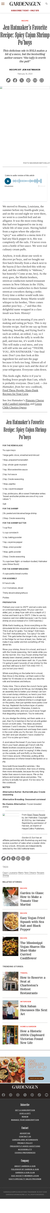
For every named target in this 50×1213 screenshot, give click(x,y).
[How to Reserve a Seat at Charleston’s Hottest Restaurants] (10, 990)
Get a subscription (25, 1110)
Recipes (40, 872)
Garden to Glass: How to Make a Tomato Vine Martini (32, 899)
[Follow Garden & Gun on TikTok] (39, 1095)
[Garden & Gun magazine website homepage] (25, 4)
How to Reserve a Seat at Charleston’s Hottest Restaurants (32, 985)
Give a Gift (25, 1113)
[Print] (42, 80)
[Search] (46, 3)
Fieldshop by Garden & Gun (25, 1169)
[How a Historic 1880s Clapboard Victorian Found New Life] (10, 1043)
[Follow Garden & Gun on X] (25, 1095)
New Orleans (30, 872)
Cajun (5, 872)
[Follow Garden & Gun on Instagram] (10, 1095)
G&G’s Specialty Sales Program (25, 1179)
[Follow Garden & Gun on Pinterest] (32, 1095)
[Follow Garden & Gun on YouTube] (46, 1095)
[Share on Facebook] (15, 80)
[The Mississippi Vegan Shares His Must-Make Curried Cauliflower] (10, 955)
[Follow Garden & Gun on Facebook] (3, 1095)
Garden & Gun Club (25, 1172)
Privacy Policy (25, 1143)
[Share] (8, 80)
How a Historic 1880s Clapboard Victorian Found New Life (32, 1037)
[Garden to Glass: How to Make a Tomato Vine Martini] (10, 905)
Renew (25, 1117)
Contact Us (25, 1136)
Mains (21, 872)
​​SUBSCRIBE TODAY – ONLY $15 (25, 10)
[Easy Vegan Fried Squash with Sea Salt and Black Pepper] (10, 930)
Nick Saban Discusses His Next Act (33, 1010)
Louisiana (13, 872)
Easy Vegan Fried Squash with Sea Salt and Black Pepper (32, 923)
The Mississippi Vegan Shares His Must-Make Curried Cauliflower (32, 950)
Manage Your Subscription (25, 1120)
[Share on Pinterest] (28, 80)
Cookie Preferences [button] (25, 1153)
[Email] (35, 80)
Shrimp (6, 875)
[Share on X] (22, 80)
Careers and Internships (25, 1140)
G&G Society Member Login (25, 1176)
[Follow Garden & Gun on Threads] (17, 1095)
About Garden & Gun (25, 1166)
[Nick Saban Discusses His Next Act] (10, 1018)
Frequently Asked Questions (25, 1146)
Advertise (25, 1133)
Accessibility (25, 1149)
